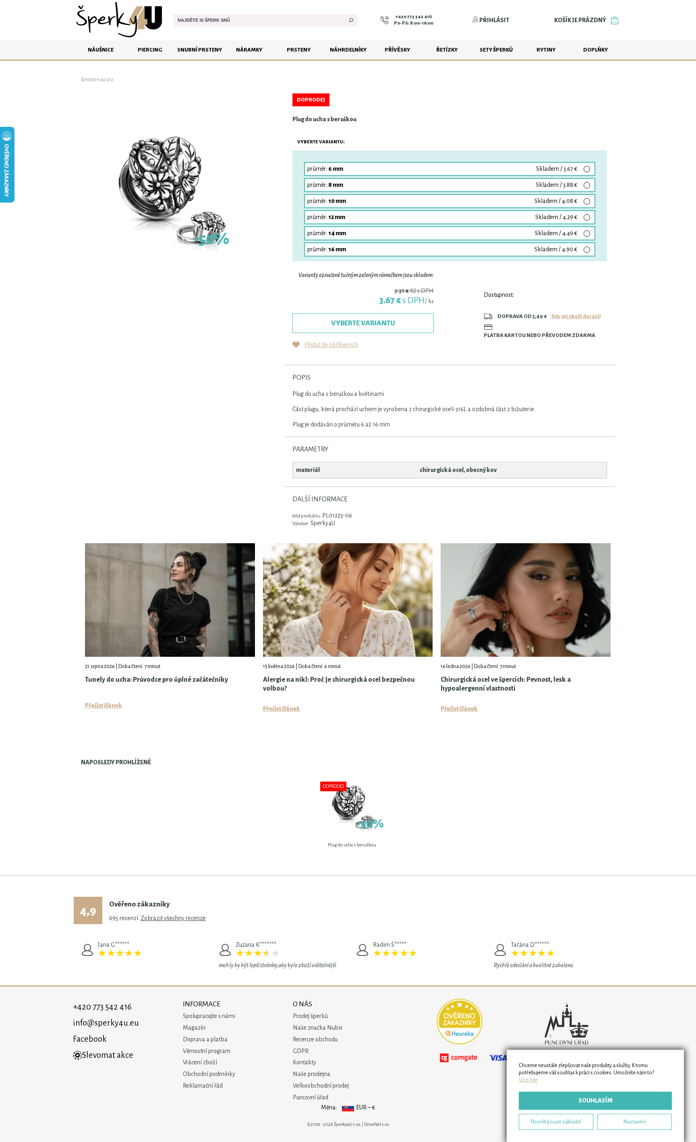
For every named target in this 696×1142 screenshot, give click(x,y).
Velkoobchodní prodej (321, 1085)
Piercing (150, 50)
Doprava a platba (205, 1039)
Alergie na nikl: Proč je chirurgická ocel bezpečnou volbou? (339, 684)
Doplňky (595, 50)
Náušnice (101, 50)
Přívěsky (397, 50)
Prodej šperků (310, 1016)
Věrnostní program (206, 1051)
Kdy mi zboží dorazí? (576, 316)
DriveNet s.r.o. (376, 1124)
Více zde (528, 1080)
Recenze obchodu (315, 1039)
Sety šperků (496, 50)
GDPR (301, 1051)
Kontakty (304, 1062)
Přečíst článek (103, 705)
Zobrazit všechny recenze (173, 918)
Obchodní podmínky (209, 1074)
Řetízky (447, 50)
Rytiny (545, 50)
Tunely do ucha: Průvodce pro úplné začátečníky (156, 679)
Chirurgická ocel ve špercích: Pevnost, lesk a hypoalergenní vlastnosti (506, 684)
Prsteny (299, 50)
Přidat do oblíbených (331, 344)
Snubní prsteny (199, 50)
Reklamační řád (203, 1085)
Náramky (249, 50)
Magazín (194, 1027)
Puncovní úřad (310, 1097)
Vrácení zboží (200, 1062)
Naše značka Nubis (317, 1027)
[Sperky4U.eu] (120, 38)
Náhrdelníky (348, 50)
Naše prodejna (311, 1074)
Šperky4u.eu (97, 80)
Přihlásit (493, 20)
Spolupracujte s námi (209, 1016)
